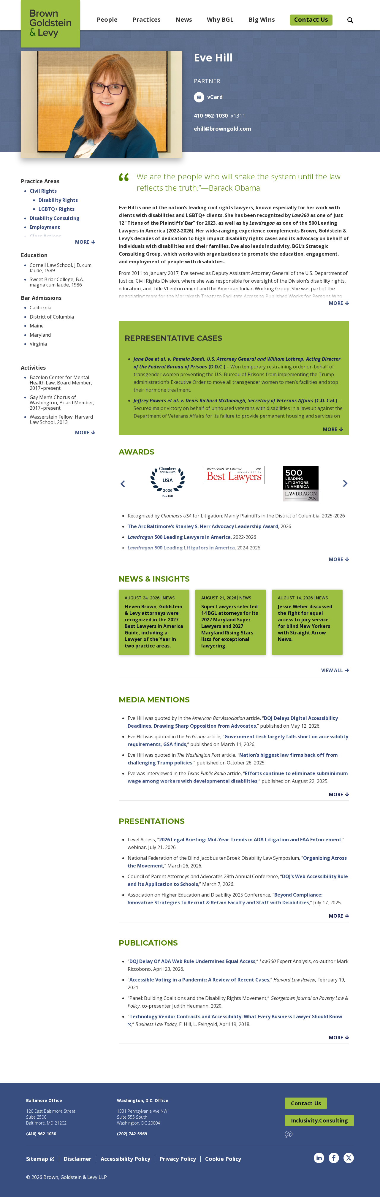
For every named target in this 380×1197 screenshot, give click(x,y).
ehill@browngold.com (222, 128)
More (82, 242)
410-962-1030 (211, 115)
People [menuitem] (107, 19)
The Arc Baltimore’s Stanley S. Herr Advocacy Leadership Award (203, 526)
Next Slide (345, 483)
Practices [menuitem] (146, 19)
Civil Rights (43, 191)
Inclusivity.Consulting (319, 1120)
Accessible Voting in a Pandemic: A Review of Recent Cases (199, 979)
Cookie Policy (223, 1159)
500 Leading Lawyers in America (179, 537)
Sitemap (37, 1159)
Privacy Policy (177, 1159)
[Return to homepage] (50, 24)
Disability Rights (58, 200)
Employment (45, 227)
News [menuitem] (183, 19)
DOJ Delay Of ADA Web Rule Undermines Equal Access (192, 961)
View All (332, 670)
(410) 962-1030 (41, 1133)
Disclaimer (77, 1159)
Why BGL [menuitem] (220, 19)
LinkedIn (319, 1158)
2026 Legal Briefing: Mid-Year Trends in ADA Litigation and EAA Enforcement (250, 839)
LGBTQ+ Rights (57, 209)
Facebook (334, 1158)
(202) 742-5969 (132, 1133)
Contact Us (306, 1103)
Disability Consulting (55, 218)
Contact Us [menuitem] (311, 19)
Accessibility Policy (125, 1159)
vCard (215, 96)
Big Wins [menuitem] (261, 19)
